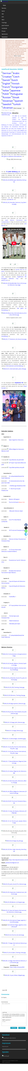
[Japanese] (14, 90)
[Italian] (5, 90)
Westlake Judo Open (14, 623)
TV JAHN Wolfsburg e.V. (13, 171)
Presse (3, 31)
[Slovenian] (7, 100)
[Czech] (15, 76)
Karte (3, 11)
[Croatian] (6, 76)
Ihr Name (3, 997)
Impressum (5, 1046)
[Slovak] (15, 97)
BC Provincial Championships (17, 530)
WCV (3, 19)
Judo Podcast (5, 25)
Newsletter (5, 37)
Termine (4, 8)
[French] (5, 87)
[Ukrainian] (7, 107)
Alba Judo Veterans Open (16, 511)
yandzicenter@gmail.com (12, 862)
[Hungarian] (16, 87)
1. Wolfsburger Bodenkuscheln (17, 486)
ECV (3, 17)
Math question (6, 1020)
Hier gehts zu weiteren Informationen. (11, 156)
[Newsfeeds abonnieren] (9, 1038)
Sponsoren (5, 34)
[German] (6, 73)
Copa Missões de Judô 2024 (16, 460)
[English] (5, 83)
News (4, 5)
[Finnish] (15, 83)
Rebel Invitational (14, 621)
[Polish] (5, 93)
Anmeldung (4, 336)
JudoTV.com (4, 280)
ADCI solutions (6, 1062)
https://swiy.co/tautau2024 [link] (17, 967)
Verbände (4, 28)
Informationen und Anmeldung (14, 366)
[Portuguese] (16, 93)
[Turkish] (16, 104)
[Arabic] (16, 73)
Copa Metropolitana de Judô (16, 467)
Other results (17, 56)
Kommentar (4, 1002)
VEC (3, 14)
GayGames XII (19, 382)
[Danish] (5, 80)
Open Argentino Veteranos (16, 440)
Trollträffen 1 (12, 596)
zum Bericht (10, 199)
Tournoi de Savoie (14, 502)
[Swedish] (6, 104)
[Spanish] (18, 100)
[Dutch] (14, 80)
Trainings (4, 22)
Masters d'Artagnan (14, 499)
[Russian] (6, 97)
